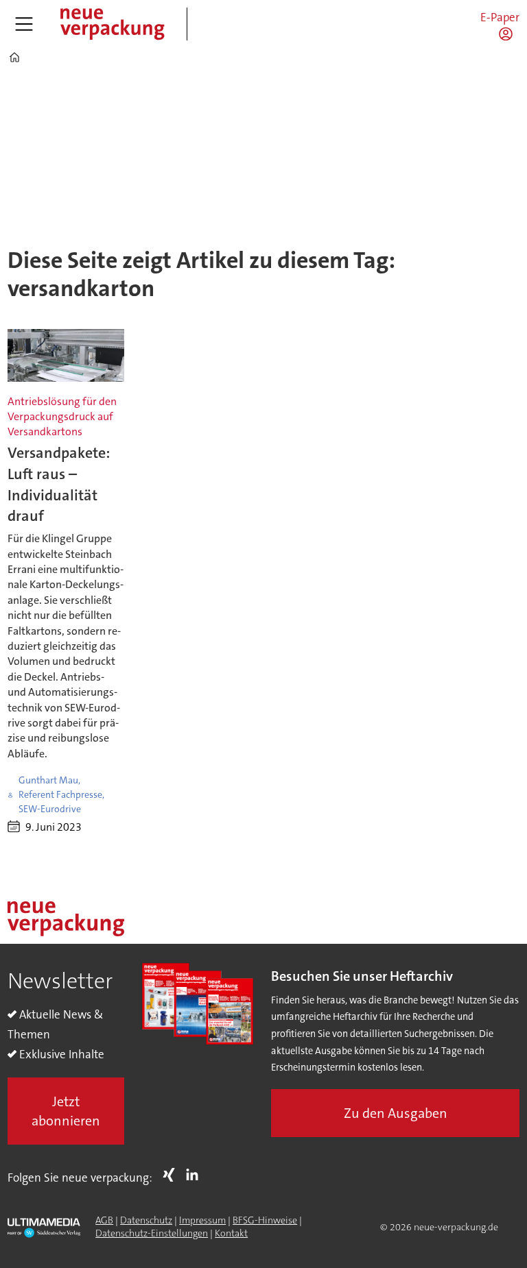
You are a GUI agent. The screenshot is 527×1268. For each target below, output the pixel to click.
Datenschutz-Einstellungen (151, 1233)
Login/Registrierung (509, 33)
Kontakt (231, 1233)
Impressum (202, 1220)
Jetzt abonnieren (66, 1111)
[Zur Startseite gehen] (112, 23)
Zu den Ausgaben (395, 1113)
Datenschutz (146, 1220)
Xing (172, 1175)
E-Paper (499, 17)
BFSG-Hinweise (265, 1220)
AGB (104, 1220)
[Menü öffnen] (24, 24)
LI (195, 1175)
